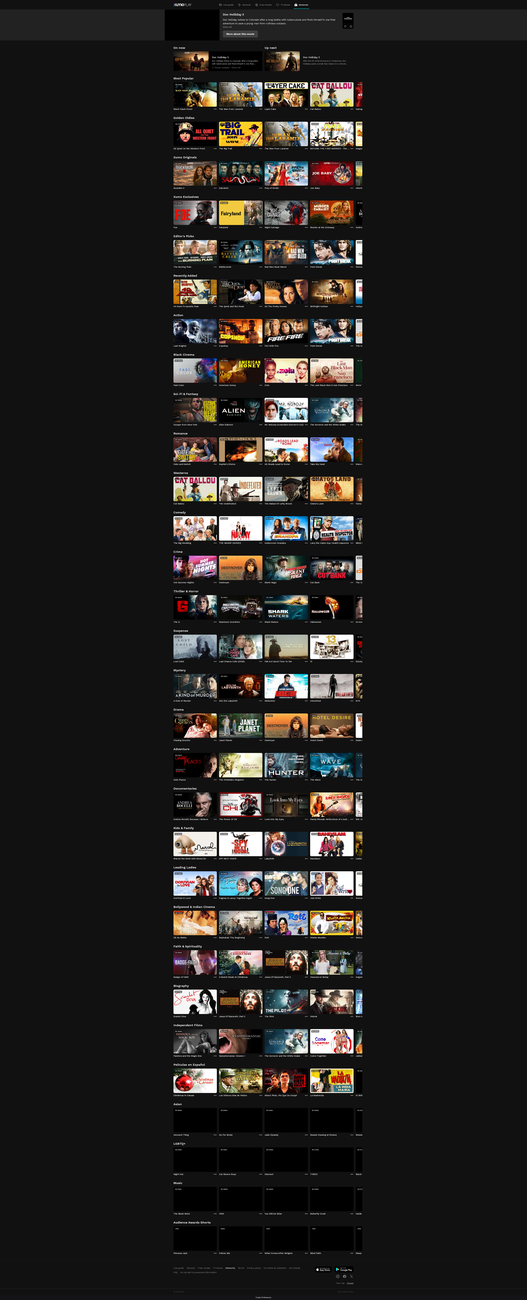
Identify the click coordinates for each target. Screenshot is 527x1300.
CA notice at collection (275, 1268)
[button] (240, 34)
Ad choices (294, 1268)
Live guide (228, 5)
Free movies (266, 5)
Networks (303, 5)
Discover (246, 5)
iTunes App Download (323, 1270)
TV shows (285, 5)
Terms (241, 1268)
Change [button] (350, 1283)
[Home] (182, 5)
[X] (351, 1276)
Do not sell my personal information (198, 1272)
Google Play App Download (344, 1270)
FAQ (175, 1272)
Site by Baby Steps (346, 1292)
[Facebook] (345, 1276)
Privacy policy (254, 1268)
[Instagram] (338, 1276)
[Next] (353, 93)
